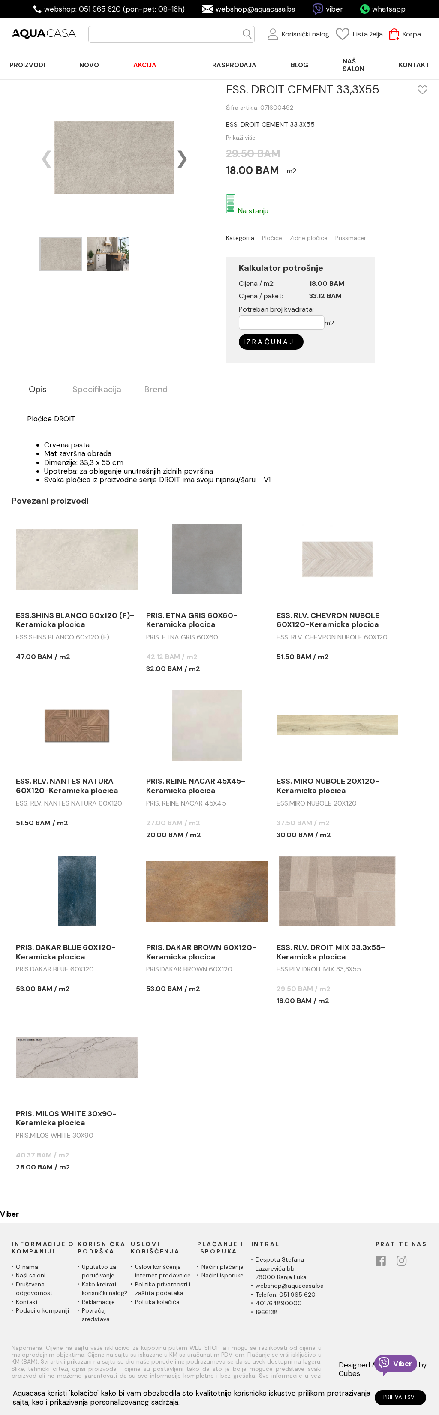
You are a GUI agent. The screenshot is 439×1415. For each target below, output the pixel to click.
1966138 (267, 1312)
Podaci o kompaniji (42, 1310)
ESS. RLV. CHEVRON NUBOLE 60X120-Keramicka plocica (328, 620)
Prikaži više (241, 137)
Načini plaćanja (222, 1267)
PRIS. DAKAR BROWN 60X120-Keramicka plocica (201, 952)
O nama (27, 1267)
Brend (156, 389)
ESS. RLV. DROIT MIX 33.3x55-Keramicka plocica (331, 952)
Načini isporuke (222, 1275)
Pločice (272, 238)
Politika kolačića (157, 1302)
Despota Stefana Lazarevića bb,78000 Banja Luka (281, 1268)
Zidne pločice (309, 238)
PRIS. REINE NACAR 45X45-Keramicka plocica (195, 786)
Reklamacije (98, 1302)
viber (334, 9)
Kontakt (27, 1302)
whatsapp (389, 9)
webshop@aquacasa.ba (255, 9)
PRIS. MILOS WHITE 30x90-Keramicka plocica (66, 1118)
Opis (38, 389)
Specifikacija (96, 389)
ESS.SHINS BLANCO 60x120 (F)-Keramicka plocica (75, 620)
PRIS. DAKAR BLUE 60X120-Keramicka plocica (66, 952)
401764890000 (279, 1303)
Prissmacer (350, 238)
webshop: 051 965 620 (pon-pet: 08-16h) (114, 9)
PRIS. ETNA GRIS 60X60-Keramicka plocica (192, 620)
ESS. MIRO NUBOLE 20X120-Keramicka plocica (328, 786)
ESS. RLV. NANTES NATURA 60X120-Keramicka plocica (67, 786)
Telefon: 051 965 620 (286, 1294)
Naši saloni (30, 1275)
